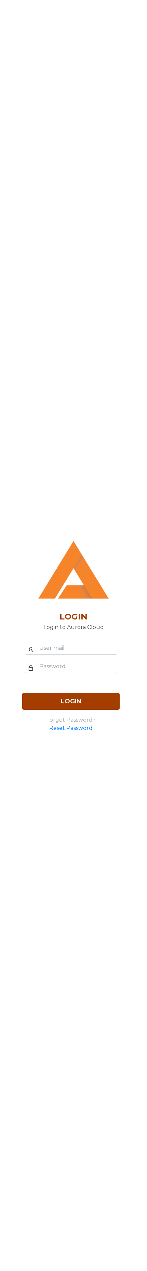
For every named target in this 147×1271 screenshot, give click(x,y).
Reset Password (71, 728)
